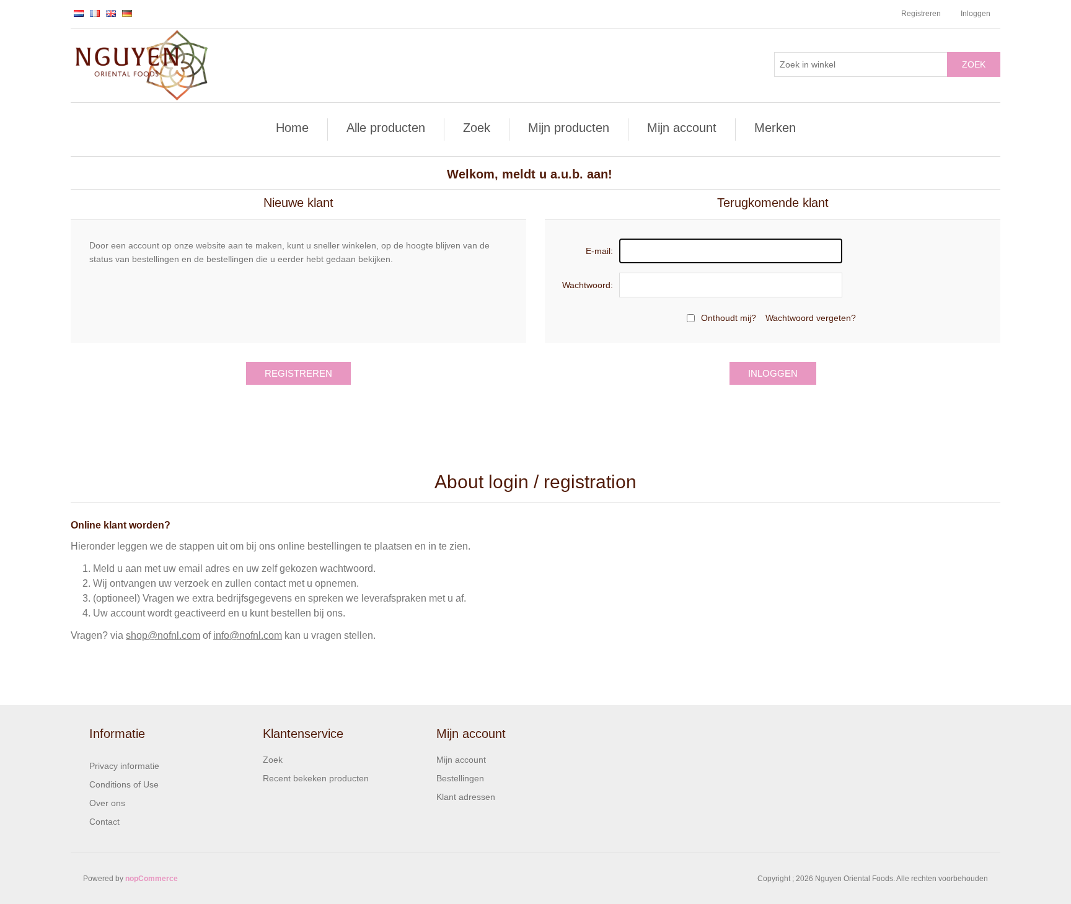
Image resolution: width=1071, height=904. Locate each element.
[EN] (111, 13)
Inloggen (975, 13)
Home (292, 127)
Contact (104, 822)
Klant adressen (465, 797)
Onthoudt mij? (728, 318)
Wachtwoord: (587, 285)
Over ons (107, 803)
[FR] (94, 13)
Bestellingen (460, 778)
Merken (775, 127)
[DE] (127, 13)
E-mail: (599, 251)
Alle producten (385, 127)
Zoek (973, 64)
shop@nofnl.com (163, 635)
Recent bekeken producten (316, 778)
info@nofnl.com (247, 635)
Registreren (921, 13)
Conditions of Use (124, 784)
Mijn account (681, 127)
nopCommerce (151, 878)
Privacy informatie (124, 766)
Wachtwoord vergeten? (810, 318)
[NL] (78, 13)
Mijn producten (568, 127)
